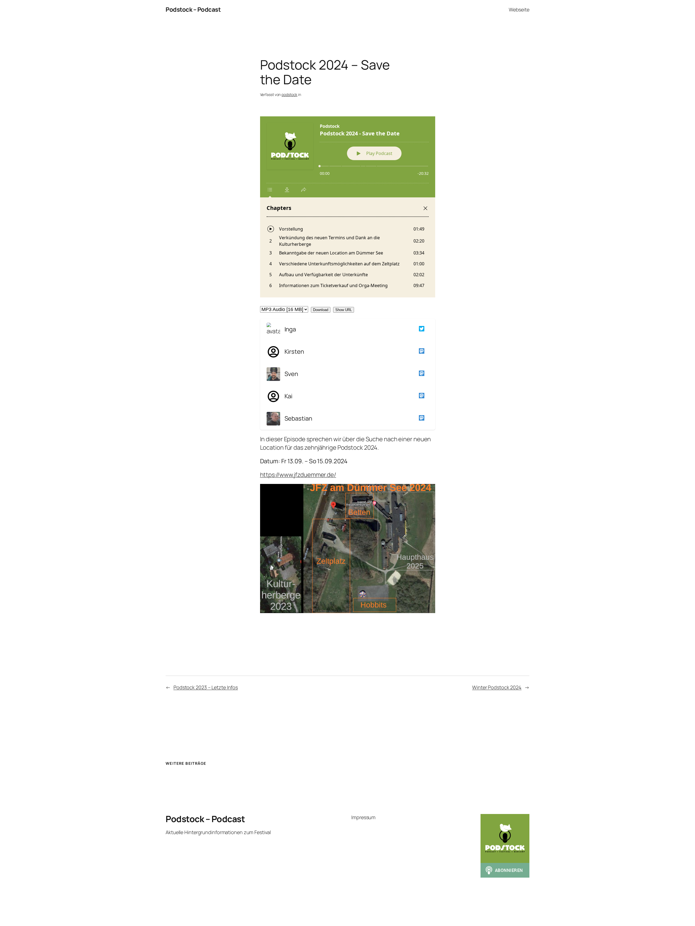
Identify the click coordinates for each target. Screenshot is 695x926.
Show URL (343, 310)
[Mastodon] (420, 351)
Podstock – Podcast (193, 9)
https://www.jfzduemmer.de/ (298, 475)
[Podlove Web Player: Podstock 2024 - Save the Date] (347, 206)
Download (320, 310)
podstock (289, 94)
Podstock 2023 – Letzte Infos (205, 687)
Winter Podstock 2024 (497, 687)
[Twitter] (420, 329)
